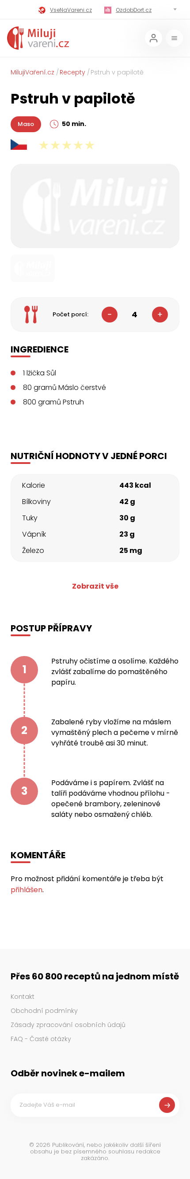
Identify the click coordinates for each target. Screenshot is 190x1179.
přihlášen (26, 890)
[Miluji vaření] (38, 38)
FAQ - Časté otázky (41, 1038)
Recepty (72, 72)
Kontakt (22, 996)
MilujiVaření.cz (32, 72)
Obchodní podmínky (44, 1010)
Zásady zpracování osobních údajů (68, 1024)
